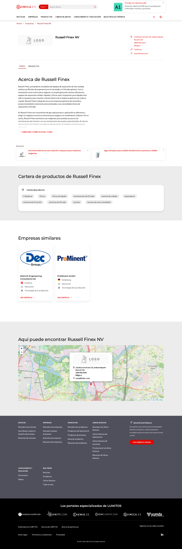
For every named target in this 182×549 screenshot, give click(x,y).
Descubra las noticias (27, 427)
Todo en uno (48, 484)
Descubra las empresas (52, 427)
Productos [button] (46, 17)
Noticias (46, 472)
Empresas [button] (33, 17)
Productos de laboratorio (78, 431)
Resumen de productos (77, 443)
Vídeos (21, 479)
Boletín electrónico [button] (114, 17)
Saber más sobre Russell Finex (37, 132)
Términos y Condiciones (42, 534)
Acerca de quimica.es (70, 527)
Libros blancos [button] (63, 17)
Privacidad (60, 534)
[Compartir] (154, 17)
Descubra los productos (78, 427)
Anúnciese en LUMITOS (28, 527)
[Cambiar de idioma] (160, 17)
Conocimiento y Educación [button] (87, 17)
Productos (33, 66)
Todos (42, 7)
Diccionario (23, 475)
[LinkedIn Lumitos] (162, 534)
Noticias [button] (21, 17)
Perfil (22, 66)
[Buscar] (95, 7)
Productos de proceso (77, 435)
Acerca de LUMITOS (49, 527)
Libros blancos (49, 480)
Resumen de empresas (52, 442)
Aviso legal (22, 534)
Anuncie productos (75, 439)
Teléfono (138, 49)
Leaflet (147, 400)
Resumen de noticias (27, 438)
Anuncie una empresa (52, 438)
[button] (91, 384)
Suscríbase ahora (142, 442)
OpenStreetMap (158, 400)
